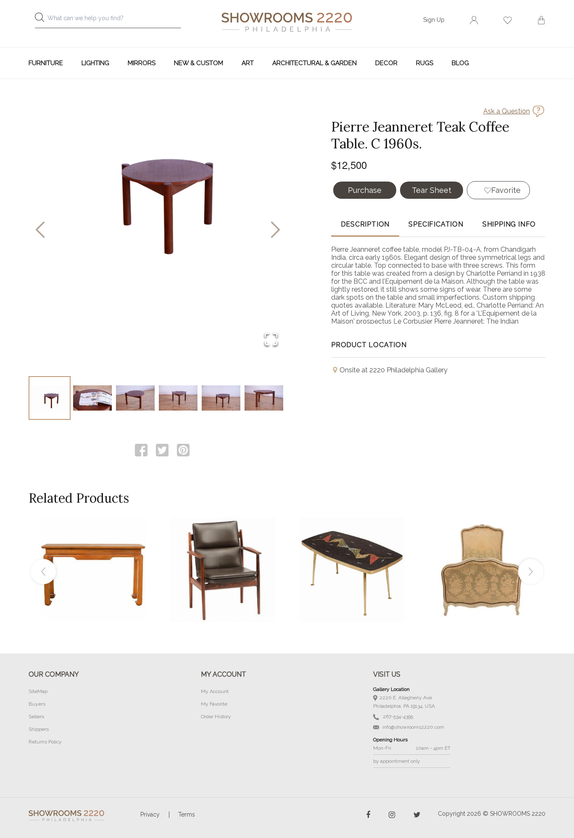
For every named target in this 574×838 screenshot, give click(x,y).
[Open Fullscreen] (271, 339)
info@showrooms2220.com (412, 727)
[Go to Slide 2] (92, 398)
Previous (43, 571)
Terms (186, 814)
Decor (386, 63)
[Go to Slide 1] (50, 398)
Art (248, 63)
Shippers (39, 729)
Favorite (506, 190)
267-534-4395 (397, 716)
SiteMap (38, 691)
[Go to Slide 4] (178, 398)
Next (530, 571)
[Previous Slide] (40, 230)
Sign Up (434, 19)
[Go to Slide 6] (264, 398)
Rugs (424, 63)
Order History (216, 716)
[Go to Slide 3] (135, 398)
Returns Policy (45, 742)
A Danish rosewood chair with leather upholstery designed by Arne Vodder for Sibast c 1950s (223, 551)
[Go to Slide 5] (221, 398)
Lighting (95, 63)
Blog (460, 63)
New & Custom (198, 63)
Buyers (37, 704)
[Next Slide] (275, 230)
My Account (215, 691)
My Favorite (214, 704)
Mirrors (141, 63)
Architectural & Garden (314, 63)
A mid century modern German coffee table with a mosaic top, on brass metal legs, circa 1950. (352, 551)
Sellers (36, 716)
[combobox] (115, 20)
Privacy (150, 814)
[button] (158, 230)
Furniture (46, 63)
